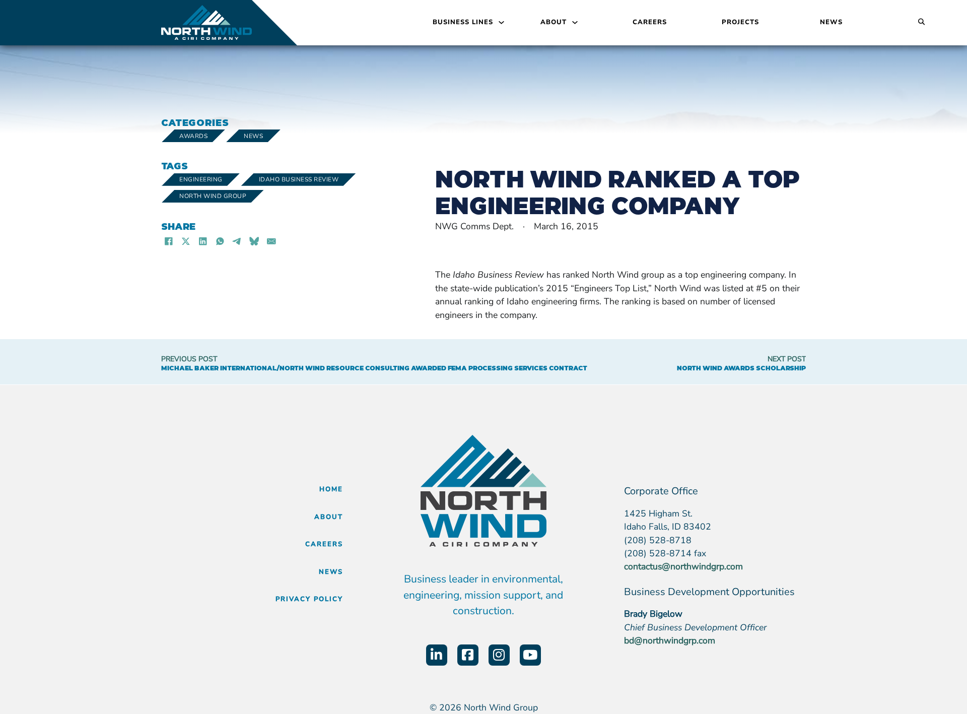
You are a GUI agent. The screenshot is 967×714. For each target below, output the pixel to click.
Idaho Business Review (299, 179)
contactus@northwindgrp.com (683, 566)
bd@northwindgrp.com (669, 640)
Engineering (201, 179)
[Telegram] (237, 240)
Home (331, 489)
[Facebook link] (467, 655)
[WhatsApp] (220, 240)
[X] (185, 240)
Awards (193, 136)
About (553, 22)
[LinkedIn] (203, 240)
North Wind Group (212, 196)
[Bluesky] (254, 240)
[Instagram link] (499, 655)
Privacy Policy (309, 599)
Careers (650, 22)
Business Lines (463, 22)
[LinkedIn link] (436, 655)
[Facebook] (168, 240)
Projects (740, 22)
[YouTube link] (530, 655)
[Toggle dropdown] (501, 22)
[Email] (271, 240)
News (831, 22)
